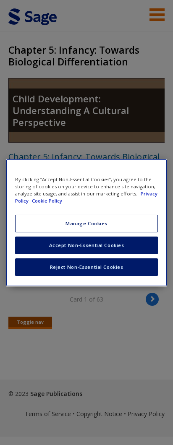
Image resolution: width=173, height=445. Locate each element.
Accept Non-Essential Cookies (86, 245)
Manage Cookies (86, 223)
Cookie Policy (47, 201)
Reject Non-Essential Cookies (86, 267)
